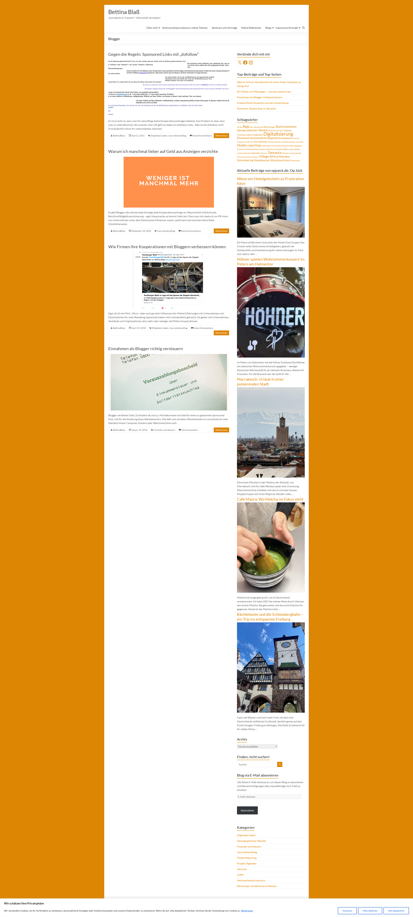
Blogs (268, 27)
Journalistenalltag (177, 135)
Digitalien (258, 134)
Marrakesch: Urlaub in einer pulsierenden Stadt (260, 381)
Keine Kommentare (202, 135)
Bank (252, 127)
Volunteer (284, 156)
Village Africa (268, 156)
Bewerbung (258, 127)
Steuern (264, 153)
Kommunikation (274, 142)
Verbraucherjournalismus (248, 157)
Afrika (239, 127)
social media (281, 149)
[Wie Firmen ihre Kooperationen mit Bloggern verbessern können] (169, 253)
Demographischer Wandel (251, 840)
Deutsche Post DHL (275, 131)
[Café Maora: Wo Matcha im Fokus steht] (271, 503)
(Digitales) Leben (159, 135)
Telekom (285, 153)
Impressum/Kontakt (287, 27)
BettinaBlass (119, 135)
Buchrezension (286, 126)
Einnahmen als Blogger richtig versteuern (145, 348)
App (246, 126)
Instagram (241, 142)
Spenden (256, 153)
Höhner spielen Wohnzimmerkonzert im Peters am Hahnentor (271, 261)
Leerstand (299, 142)
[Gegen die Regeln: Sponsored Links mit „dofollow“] (168, 61)
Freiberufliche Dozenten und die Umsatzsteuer (263, 102)
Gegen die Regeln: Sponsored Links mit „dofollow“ (153, 54)
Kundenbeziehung (288, 142)
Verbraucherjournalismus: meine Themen (185, 27)
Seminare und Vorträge (224, 27)
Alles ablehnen (370, 910)
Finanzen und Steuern (164, 430)
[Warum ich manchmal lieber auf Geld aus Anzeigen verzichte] (169, 158)
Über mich (152, 27)
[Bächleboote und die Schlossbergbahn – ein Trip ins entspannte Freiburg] (271, 623)
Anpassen (347, 910)
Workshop (295, 160)
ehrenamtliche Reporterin (265, 138)
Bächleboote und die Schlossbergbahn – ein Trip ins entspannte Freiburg (270, 616)
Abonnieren (247, 810)
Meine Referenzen (251, 27)
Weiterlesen (247, 910)
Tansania (274, 152)
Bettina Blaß (124, 11)
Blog (266, 126)
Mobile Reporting (247, 857)
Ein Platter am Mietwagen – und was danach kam (264, 91)
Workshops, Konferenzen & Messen (257, 885)
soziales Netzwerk (244, 153)
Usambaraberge (295, 153)
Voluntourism (262, 160)
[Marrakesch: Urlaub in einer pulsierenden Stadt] (271, 388)
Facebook (286, 138)
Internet (249, 142)
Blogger (272, 127)
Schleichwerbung (252, 149)
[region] (206, 907)
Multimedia (266, 146)
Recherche (241, 149)
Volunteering (245, 160)
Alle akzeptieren (396, 910)
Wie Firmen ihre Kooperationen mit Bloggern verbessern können (167, 246)
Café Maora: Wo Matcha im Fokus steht (270, 499)
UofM (240, 874)
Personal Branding (279, 146)
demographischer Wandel (252, 130)
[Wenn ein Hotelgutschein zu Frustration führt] (271, 188)
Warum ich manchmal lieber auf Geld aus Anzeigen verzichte (163, 151)
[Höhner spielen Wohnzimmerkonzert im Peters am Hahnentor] (271, 268)
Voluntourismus (280, 160)
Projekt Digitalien (294, 146)
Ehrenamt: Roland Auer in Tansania (256, 108)
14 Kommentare (189, 430)
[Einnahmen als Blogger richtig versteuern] (168, 355)
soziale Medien (294, 149)
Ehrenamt (243, 138)
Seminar (262, 149)
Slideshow (270, 149)
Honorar (296, 138)
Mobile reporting (248, 145)
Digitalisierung (278, 134)
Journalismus (260, 141)
